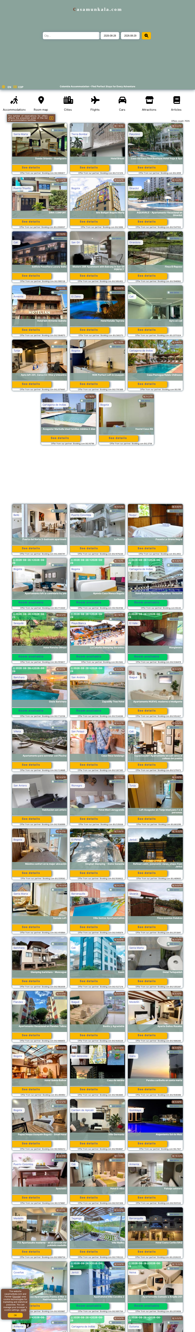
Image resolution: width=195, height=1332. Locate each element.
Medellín (134, 1001)
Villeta (17, 731)
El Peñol (76, 839)
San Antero (20, 785)
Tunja (17, 350)
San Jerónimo (79, 1055)
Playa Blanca (78, 623)
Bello (16, 514)
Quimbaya (135, 1110)
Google (16, 1296)
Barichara (19, 677)
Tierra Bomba (79, 134)
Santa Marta (21, 134)
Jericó (133, 839)
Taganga (76, 1218)
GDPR (23, 1310)
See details (31, 167)
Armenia (18, 296)
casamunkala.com (97, 9)
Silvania (133, 893)
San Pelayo (77, 731)
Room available (31, 602)
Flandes (18, 1001)
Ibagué (133, 677)
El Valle (133, 623)
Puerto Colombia (81, 514)
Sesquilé (19, 623)
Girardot (134, 188)
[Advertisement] (97, 476)
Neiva (132, 1272)
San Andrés (78, 677)
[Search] (146, 36)
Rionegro (76, 785)
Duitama (134, 1326)
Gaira (132, 1055)
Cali (16, 242)
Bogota (75, 188)
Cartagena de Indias (141, 350)
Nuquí (132, 514)
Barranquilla (78, 893)
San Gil (75, 242)
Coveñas (19, 1272)
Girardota (134, 242)
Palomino (134, 134)
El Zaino (76, 296)
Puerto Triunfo (22, 188)
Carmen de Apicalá (82, 1110)
